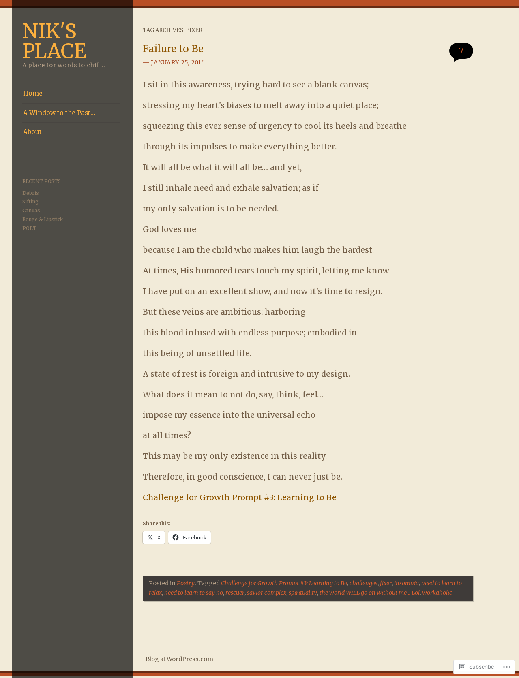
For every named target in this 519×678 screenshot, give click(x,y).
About (32, 132)
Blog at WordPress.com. (180, 659)
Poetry (186, 583)
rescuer (234, 592)
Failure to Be (173, 49)
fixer (386, 583)
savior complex (266, 592)
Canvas (31, 210)
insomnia (406, 583)
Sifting (30, 201)
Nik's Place (54, 41)
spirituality (303, 592)
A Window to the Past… (59, 113)
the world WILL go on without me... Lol (370, 592)
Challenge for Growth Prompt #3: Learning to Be (240, 497)
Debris (30, 193)
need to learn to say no (193, 592)
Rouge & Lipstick (42, 219)
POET (29, 228)
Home (33, 93)
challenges (363, 583)
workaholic (437, 592)
